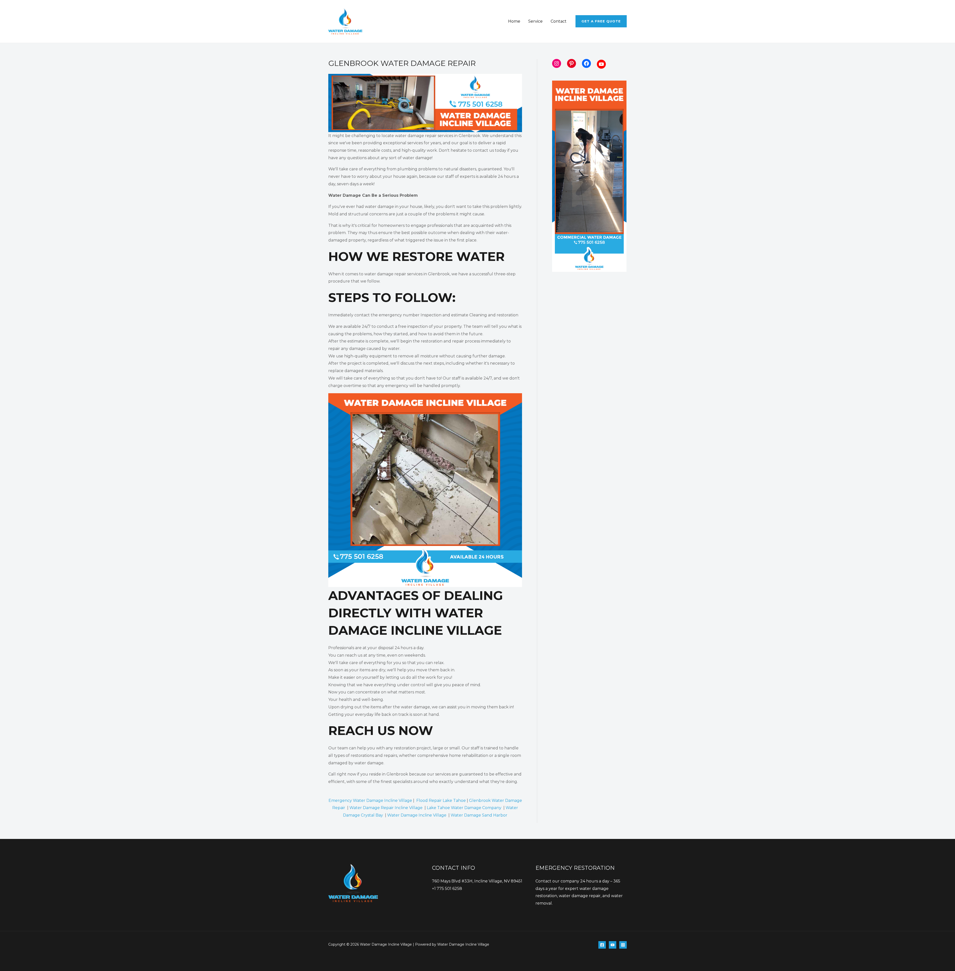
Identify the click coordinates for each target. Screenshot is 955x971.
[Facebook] (602, 945)
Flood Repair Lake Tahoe (441, 800)
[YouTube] (612, 945)
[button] (601, 21)
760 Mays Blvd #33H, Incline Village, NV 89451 (477, 881)
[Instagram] (623, 945)
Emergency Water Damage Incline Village (370, 800)
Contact (559, 21)
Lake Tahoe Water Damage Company (464, 807)
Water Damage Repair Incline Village (386, 807)
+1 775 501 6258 (447, 888)
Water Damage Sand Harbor (479, 815)
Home (514, 21)
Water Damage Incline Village (416, 815)
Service (535, 21)
